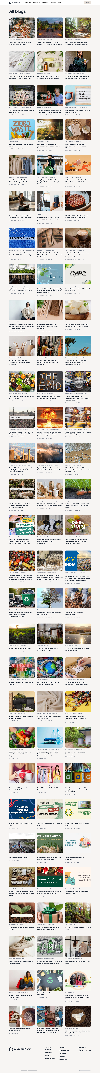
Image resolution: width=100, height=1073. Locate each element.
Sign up (87, 2)
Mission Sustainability (85, 1070)
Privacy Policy (24, 1070)
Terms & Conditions (32, 1070)
